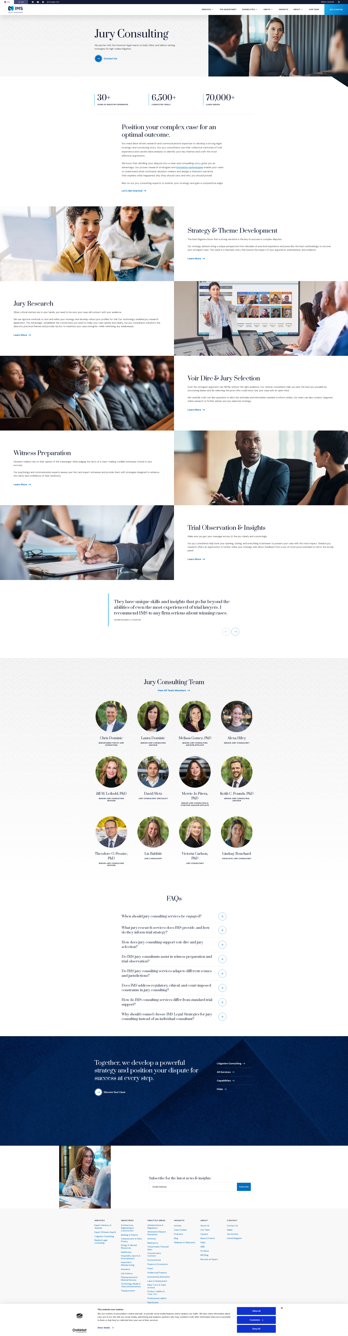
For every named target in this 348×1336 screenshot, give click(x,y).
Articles (177, 1225)
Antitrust (151, 1239)
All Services (224, 1072)
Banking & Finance (129, 1235)
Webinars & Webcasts (184, 1242)
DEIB (203, 1247)
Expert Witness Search (105, 1232)
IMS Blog (204, 1255)
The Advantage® (228, 9)
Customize (255, 1320)
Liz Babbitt (153, 854)
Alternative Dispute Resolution (156, 1233)
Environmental (154, 1260)
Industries (127, 1220)
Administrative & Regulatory (155, 1226)
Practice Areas (156, 1220)
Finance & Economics (157, 1264)
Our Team (314, 9)
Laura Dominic (153, 738)
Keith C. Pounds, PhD (236, 793)
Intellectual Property (157, 1272)
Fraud (150, 1268)
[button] (339, 2)
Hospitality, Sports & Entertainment (131, 1257)
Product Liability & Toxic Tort (156, 1293)
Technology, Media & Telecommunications (131, 1285)
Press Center (327, 2)
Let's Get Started (132, 190)
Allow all (256, 1311)
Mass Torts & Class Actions (156, 1286)
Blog (176, 1238)
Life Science (127, 1273)
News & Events (208, 1238)
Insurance (125, 1269)
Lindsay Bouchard (236, 854)
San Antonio (232, 1234)
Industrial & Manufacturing (127, 1263)
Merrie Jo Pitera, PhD (195, 796)
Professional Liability (157, 1298)
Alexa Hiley (237, 738)
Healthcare (126, 1252)
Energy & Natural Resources (129, 1246)
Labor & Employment (157, 1281)
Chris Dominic (111, 738)
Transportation (128, 1291)
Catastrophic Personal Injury (158, 1248)
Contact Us (232, 1225)
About (296, 9)
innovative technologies (189, 167)
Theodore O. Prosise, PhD (111, 856)
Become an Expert (209, 1259)
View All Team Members (172, 690)
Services (206, 9)
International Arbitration (158, 1277)
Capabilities (248, 9)
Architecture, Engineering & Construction (127, 1228)
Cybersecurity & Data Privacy (131, 1240)
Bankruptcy (152, 1243)
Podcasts (178, 1234)
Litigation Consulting (229, 1063)
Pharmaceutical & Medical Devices (129, 1278)
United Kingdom (234, 1238)
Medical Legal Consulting (100, 1241)
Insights (283, 9)
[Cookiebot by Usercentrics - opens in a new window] (79, 1331)
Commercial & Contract (154, 1254)
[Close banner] (282, 1308)
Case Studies (180, 1230)
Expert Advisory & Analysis (102, 1226)
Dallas (229, 1230)
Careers (204, 1234)
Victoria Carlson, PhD (195, 856)
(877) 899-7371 (53, 2)
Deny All (256, 1329)
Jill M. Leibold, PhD (111, 793)
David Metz (153, 793)
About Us (205, 1225)
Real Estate (152, 1302)
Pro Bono (205, 1251)
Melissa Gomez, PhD (195, 738)
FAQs (220, 1089)
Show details (104, 1327)
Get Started (336, 9)
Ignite (266, 9)
